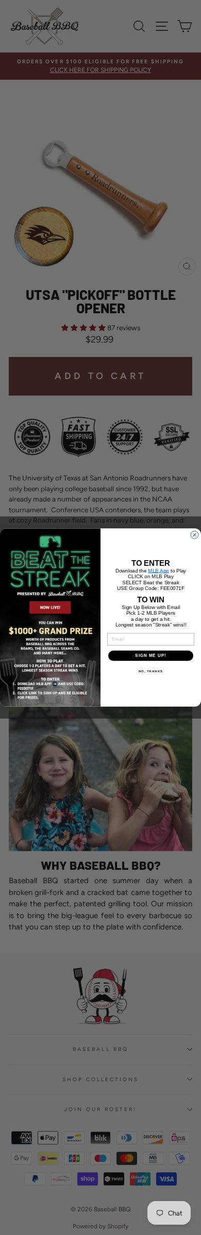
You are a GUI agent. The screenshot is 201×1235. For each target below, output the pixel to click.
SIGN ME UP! (150, 655)
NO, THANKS (151, 671)
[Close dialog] (194, 535)
